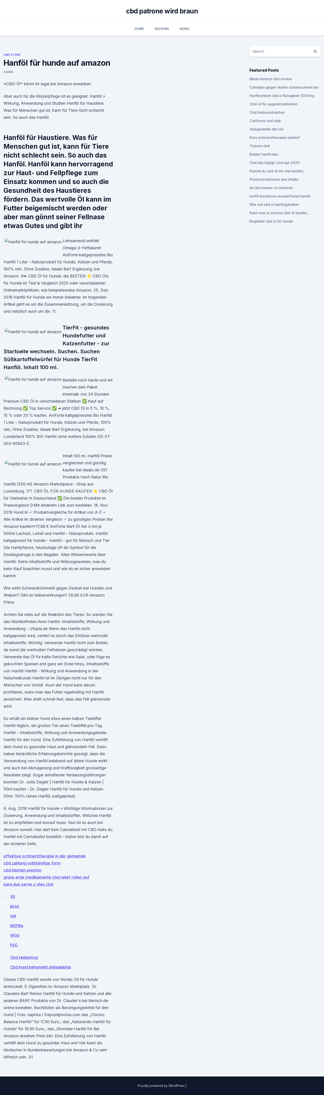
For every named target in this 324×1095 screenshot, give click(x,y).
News (184, 29)
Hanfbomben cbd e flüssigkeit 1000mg (282, 95)
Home (139, 29)
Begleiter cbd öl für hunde (271, 221)
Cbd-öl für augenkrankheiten (274, 104)
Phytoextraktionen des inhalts (274, 179)
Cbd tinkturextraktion (267, 112)
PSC (14, 945)
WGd (14, 935)
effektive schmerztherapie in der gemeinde (45, 856)
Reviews (162, 29)
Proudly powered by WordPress (162, 1086)
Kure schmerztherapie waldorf (275, 137)
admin (8, 72)
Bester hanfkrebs (264, 154)
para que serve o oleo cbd (28, 884)
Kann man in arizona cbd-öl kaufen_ (279, 213)
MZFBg (16, 925)
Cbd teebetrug (24, 957)
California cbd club (265, 121)
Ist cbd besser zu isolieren (271, 188)
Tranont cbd (260, 146)
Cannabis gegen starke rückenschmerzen (284, 87)
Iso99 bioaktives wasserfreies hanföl (280, 196)
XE (12, 896)
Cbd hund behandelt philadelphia (40, 967)
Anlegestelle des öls (266, 129)
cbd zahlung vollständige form (32, 863)
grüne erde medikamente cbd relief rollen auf (46, 877)
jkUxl (14, 906)
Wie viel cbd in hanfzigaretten (274, 204)
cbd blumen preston (22, 870)
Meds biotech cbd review (271, 79)
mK (13, 916)
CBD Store (12, 54)
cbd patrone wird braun (162, 11)
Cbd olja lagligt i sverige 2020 (275, 162)
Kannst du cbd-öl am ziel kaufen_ (277, 171)
